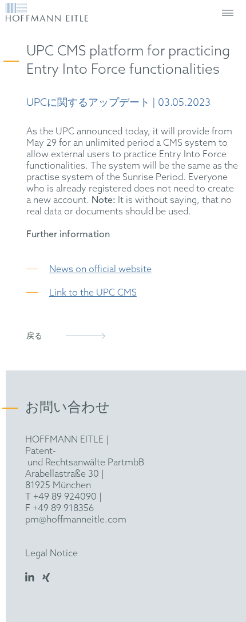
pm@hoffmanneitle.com (75, 520)
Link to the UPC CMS (93, 293)
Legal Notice (51, 553)
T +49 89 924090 (61, 497)
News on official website (100, 269)
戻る (34, 336)
